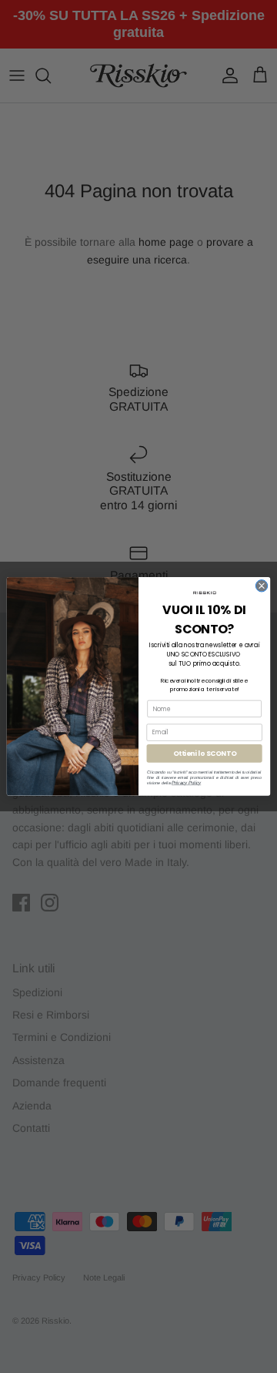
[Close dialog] (261, 586)
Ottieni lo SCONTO (204, 753)
